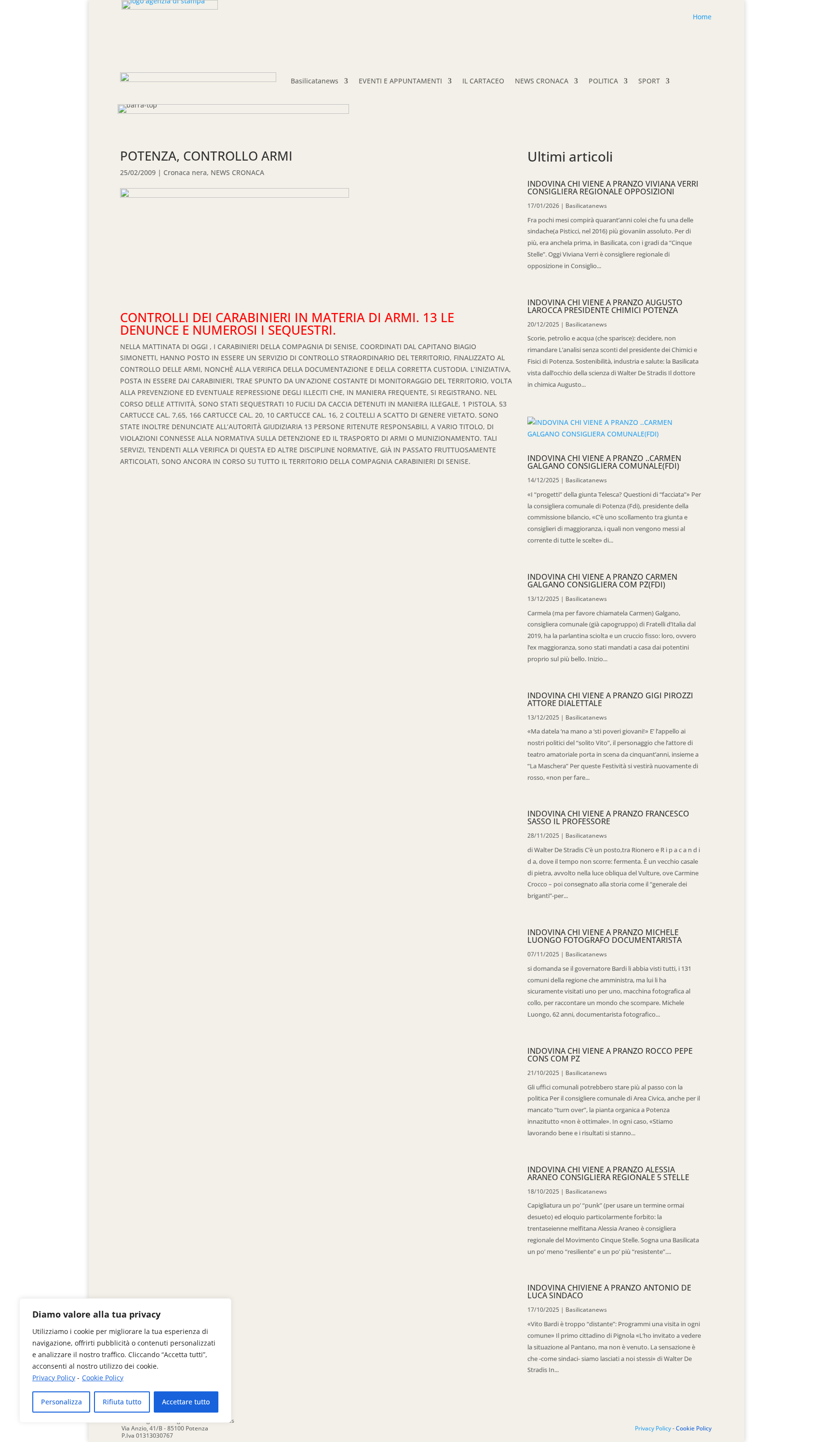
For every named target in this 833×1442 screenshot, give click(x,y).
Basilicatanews (314, 80)
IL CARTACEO (483, 80)
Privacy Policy (53, 1377)
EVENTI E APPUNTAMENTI (400, 80)
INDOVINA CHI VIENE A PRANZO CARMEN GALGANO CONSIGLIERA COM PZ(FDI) (602, 580)
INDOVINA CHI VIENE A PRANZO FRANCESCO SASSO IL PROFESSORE (608, 817)
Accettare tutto (186, 1401)
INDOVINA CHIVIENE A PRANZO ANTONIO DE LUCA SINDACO (609, 1291)
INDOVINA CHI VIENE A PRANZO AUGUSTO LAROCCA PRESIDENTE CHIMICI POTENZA (605, 306)
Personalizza (61, 1401)
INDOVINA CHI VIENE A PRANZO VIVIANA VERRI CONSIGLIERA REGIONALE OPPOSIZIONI (613, 187)
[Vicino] (221, 1306)
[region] (125, 1360)
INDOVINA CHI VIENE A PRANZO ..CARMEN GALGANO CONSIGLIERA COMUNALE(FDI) (604, 462)
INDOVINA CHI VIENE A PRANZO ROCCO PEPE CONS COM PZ (610, 1055)
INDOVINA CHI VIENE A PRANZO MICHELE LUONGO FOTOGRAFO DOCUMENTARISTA (604, 936)
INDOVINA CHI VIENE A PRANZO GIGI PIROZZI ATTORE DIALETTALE (610, 699)
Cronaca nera (185, 172)
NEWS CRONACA (541, 80)
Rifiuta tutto (122, 1401)
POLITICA (603, 80)
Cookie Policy (102, 1377)
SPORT (649, 80)
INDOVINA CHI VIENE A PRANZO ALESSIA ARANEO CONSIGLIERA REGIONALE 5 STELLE (608, 1173)
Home (702, 16)
